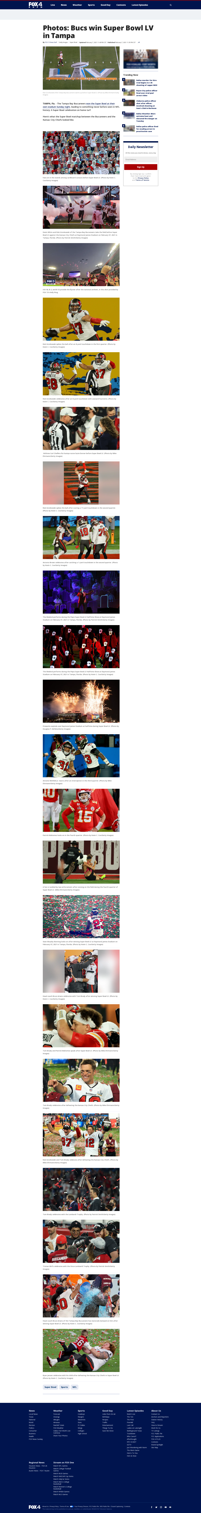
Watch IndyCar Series (61, 1479)
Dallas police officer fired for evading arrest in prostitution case (147, 128)
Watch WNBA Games (61, 1491)
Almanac (56, 1422)
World (31, 1422)
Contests (154, 1442)
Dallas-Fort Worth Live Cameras (61, 1432)
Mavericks (81, 1420)
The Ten (130, 1417)
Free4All (130, 1422)
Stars (80, 1422)
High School (82, 1433)
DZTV (129, 1445)
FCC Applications (157, 1436)
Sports (64, 1387)
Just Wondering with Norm (137, 1447)
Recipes (105, 1420)
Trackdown (131, 1433)
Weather (57, 1410)
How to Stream (157, 1425)
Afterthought (132, 1439)
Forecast (56, 1414)
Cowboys (81, 1414)
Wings (80, 1428)
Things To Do (107, 1428)
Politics (31, 1428)
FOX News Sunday (36, 1439)
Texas (31, 1417)
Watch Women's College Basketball (62, 1488)
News (32, 1410)
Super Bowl (73, 42)
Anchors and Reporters (160, 1417)
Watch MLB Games (60, 1473)
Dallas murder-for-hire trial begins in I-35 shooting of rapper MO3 (146, 82)
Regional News (36, 1462)
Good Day (107, 1410)
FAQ (153, 1422)
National (32, 1420)
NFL (74, 1387)
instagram (161, 1507)
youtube (166, 1507)
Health (31, 1436)
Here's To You (132, 1453)
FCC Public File (156, 1433)
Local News (33, 1414)
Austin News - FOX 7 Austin (39, 1471)
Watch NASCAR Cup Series (63, 1476)
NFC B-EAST (131, 1442)
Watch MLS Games (60, 1494)
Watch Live (131, 1414)
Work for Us (155, 1428)
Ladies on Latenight (134, 1428)
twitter (156, 1507)
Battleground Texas (134, 1431)
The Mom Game (133, 1450)
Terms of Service (142, 180)
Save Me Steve (108, 1431)
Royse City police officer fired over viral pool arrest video (146, 93)
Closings (56, 1417)
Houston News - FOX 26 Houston (38, 1467)
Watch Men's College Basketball (61, 1483)
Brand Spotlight (157, 1445)
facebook (152, 1507)
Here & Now (131, 1456)
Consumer (33, 1431)
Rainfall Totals (58, 1425)
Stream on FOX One (63, 1462)
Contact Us (155, 1414)
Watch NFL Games (60, 1466)
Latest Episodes (135, 1410)
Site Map (154, 1447)
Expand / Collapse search (170, 5)
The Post (130, 1420)
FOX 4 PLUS (155, 1439)
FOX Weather (58, 1428)
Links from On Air (109, 1414)
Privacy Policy (143, 178)
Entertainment (107, 1425)
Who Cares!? (131, 1436)
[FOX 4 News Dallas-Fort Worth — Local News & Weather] (36, 5)
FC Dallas (81, 1425)
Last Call (130, 1425)
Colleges (81, 1431)
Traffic (104, 1422)
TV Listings (155, 1431)
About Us (156, 1410)
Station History (156, 1420)
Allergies (56, 1420)
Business (32, 1433)
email (170, 1507)
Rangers (81, 1417)
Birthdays (105, 1417)
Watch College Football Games (62, 1469)
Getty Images (63, 42)
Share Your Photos (60, 1436)
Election (32, 1425)
